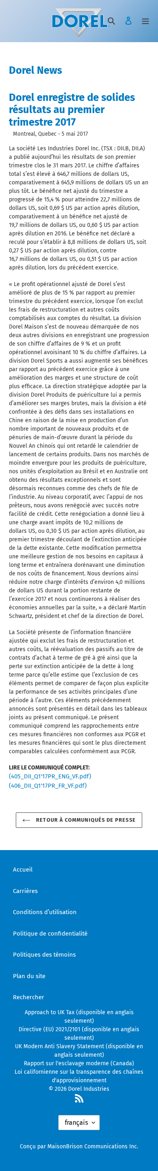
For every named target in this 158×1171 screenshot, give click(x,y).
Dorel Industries (88, 1089)
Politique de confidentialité (50, 933)
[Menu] (145, 20)
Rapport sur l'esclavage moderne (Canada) (79, 1063)
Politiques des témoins (44, 954)
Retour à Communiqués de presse (84, 820)
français (76, 1122)
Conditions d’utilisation (45, 912)
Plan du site (29, 976)
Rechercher (28, 997)
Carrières (25, 891)
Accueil (22, 869)
